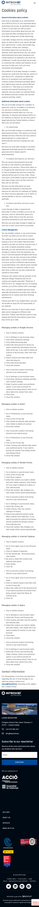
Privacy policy (22, 879)
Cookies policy (11, 879)
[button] (11, 3)
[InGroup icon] (27, 896)
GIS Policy (33, 881)
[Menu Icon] (34, 3)
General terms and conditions (18, 881)
